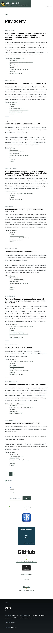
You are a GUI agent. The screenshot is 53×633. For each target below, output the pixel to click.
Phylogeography (14, 65)
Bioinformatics (13, 60)
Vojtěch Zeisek (12, 3)
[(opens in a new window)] (26, 508)
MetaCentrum (8, 353)
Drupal (12, 627)
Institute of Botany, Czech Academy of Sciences (21, 62)
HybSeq (12, 67)
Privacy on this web (10, 622)
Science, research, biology (16, 73)
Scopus (26, 579)
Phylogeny (12, 64)
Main (26, 587)
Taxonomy (12, 71)
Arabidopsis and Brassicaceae (17, 58)
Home (6, 14)
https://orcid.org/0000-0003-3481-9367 (26, 562)
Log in (6, 602)
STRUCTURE (18, 351)
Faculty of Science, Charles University (19, 69)
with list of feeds (27, 590)
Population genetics (14, 153)
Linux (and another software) (17, 108)
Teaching (12, 113)
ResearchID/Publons (26, 574)
